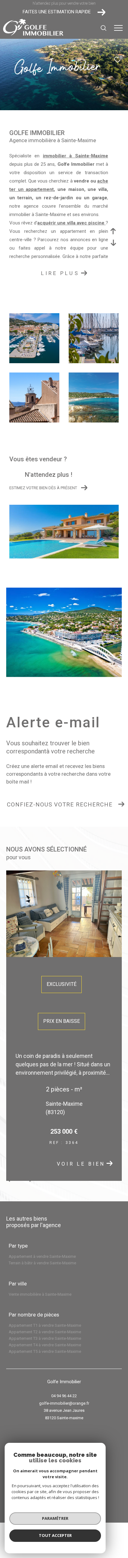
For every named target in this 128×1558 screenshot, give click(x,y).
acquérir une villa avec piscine (71, 223)
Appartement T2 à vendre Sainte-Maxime (45, 1332)
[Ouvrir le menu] (118, 28)
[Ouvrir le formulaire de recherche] (103, 28)
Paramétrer (55, 1518)
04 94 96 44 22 (64, 1395)
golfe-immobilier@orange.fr (64, 1403)
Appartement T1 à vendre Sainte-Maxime (45, 1325)
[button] (29, 1179)
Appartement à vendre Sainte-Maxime (42, 1256)
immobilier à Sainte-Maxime (75, 156)
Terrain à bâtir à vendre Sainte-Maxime (42, 1263)
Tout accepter (55, 1535)
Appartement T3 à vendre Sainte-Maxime (45, 1338)
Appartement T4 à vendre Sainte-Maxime (45, 1345)
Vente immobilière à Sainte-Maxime (40, 1294)
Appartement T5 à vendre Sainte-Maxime (45, 1351)
